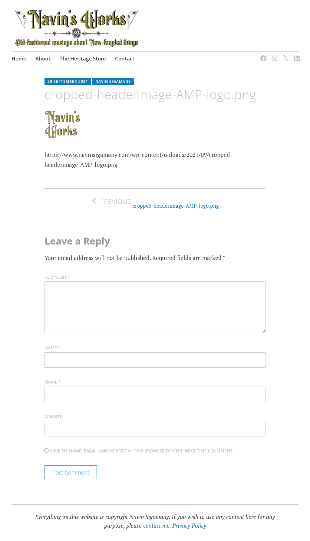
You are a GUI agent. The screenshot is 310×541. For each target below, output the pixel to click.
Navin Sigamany (113, 81)
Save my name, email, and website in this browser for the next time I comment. (142, 451)
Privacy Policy (189, 525)
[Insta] (273, 54)
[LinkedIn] (295, 54)
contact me (156, 525)
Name (53, 348)
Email (53, 382)
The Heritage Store (83, 58)
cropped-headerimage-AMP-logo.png (159, 202)
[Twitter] (284, 54)
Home (19, 58)
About (43, 58)
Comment (57, 277)
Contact (124, 58)
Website (53, 416)
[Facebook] (262, 54)
